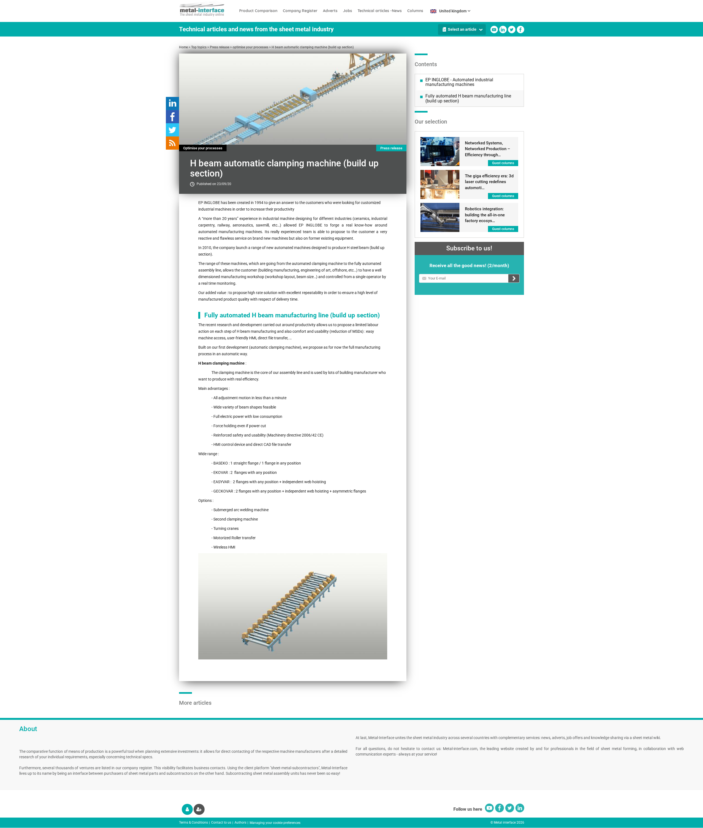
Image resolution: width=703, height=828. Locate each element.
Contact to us (221, 822)
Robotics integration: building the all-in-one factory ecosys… (485, 214)
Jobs (347, 10)
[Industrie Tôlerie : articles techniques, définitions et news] (207, 8)
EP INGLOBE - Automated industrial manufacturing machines (459, 82)
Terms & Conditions (193, 822)
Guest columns (503, 163)
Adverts (330, 10)
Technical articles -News (380, 10)
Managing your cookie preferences (275, 823)
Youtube (494, 29)
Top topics (199, 47)
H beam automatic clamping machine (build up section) (313, 47)
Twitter (511, 29)
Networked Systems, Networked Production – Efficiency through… (487, 149)
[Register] (199, 809)
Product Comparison (258, 10)
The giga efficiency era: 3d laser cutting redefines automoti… (489, 182)
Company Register (300, 10)
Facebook (520, 29)
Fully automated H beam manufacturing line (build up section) (468, 98)
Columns (415, 10)
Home (183, 47)
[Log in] (187, 809)
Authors (240, 822)
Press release (219, 47)
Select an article (462, 29)
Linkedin (503, 29)
